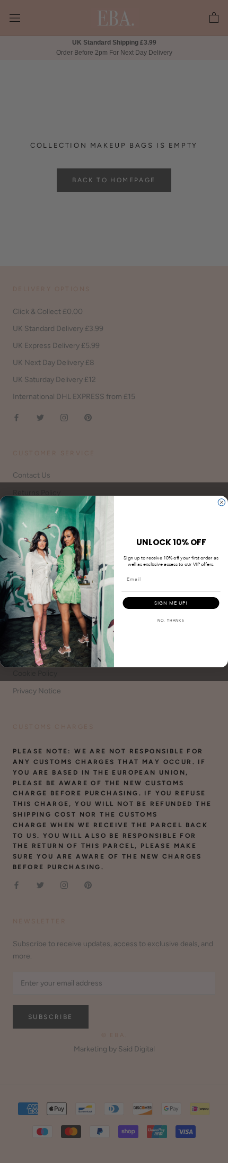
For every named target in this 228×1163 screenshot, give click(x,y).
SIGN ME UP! (171, 603)
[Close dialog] (221, 502)
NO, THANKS (171, 620)
